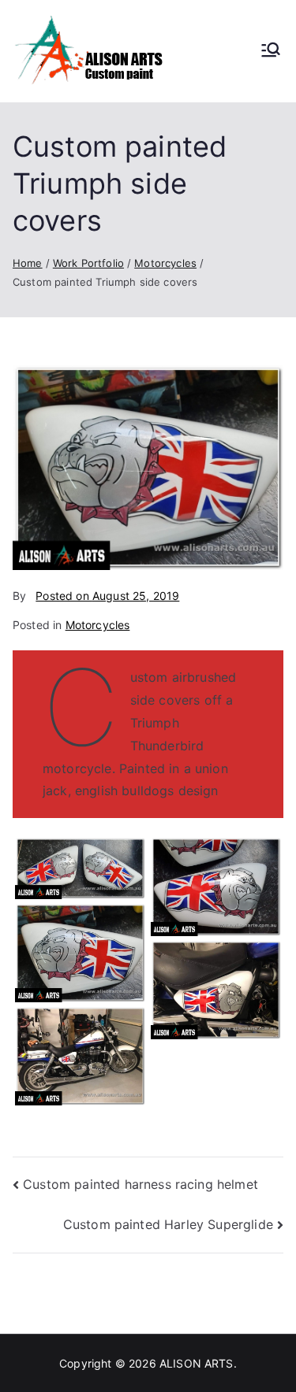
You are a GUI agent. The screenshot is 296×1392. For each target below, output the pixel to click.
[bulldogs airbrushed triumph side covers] (80, 868)
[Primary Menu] (270, 51)
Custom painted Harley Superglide (168, 1224)
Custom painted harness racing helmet (140, 1184)
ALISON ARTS (196, 1363)
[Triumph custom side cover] (80, 952)
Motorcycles (98, 624)
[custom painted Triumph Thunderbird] (80, 1055)
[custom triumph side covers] (216, 989)
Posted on (107, 595)
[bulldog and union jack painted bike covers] (216, 886)
